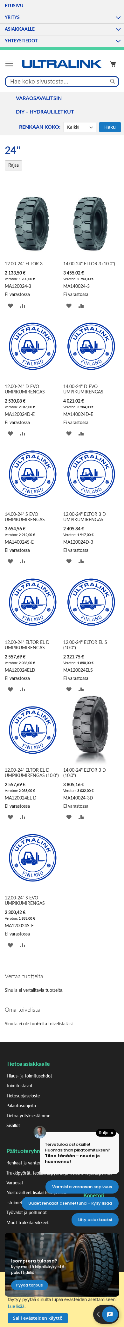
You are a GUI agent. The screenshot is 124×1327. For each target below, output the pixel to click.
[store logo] (62, 64)
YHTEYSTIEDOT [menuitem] (21, 41)
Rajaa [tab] (13, 165)
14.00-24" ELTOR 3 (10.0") (89, 264)
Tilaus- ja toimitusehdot (29, 1076)
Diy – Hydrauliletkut (45, 111)
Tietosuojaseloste (23, 1096)
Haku (110, 127)
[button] (10, 305)
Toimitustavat (19, 1086)
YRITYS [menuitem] (12, 17)
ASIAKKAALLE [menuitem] (20, 29)
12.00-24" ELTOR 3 (24, 264)
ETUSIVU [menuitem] (14, 6)
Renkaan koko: (39, 127)
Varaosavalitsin (39, 98)
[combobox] (62, 81)
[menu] (62, 23)
